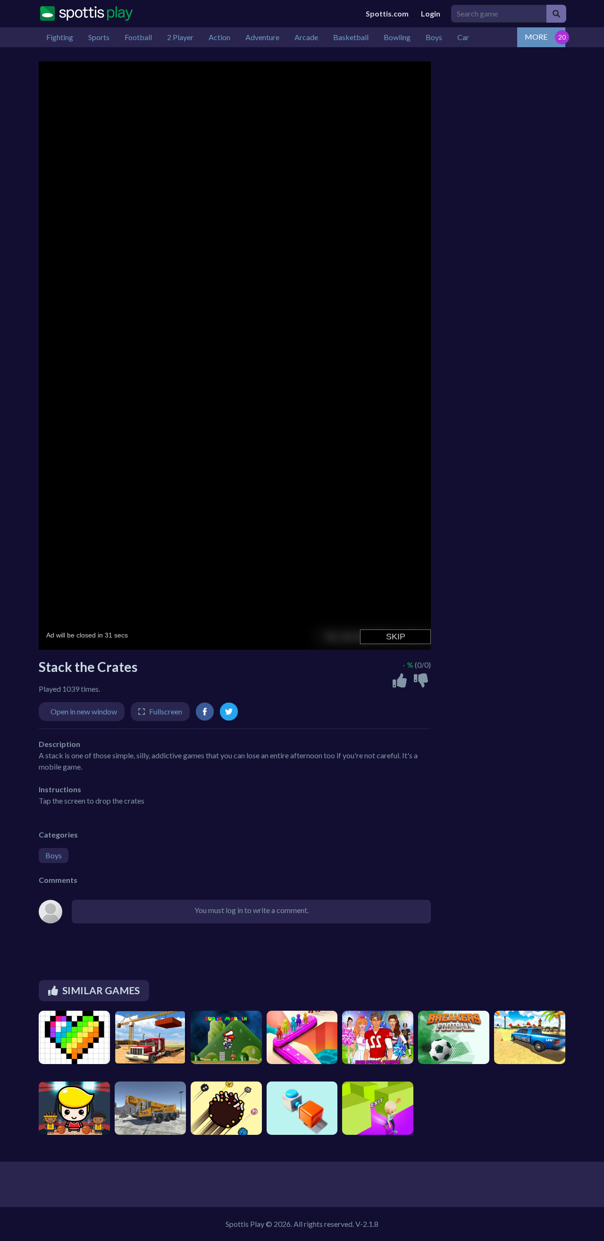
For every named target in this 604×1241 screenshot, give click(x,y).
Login (430, 13)
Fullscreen (165, 711)
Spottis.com (387, 13)
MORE (536, 36)
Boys (53, 855)
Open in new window (83, 711)
